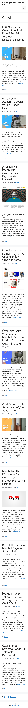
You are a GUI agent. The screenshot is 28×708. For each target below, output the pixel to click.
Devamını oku (11, 153)
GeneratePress (15, 705)
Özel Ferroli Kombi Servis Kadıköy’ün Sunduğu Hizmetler (14, 407)
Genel (6, 89)
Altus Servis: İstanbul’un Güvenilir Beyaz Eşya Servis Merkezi (11, 173)
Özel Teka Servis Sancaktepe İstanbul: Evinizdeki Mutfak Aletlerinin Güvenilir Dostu (14, 337)
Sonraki (13, 697)
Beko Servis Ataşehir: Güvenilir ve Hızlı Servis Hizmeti (13, 103)
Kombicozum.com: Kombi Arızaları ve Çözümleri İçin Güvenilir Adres (13, 255)
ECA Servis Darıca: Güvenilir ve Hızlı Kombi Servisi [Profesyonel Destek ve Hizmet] (13, 33)
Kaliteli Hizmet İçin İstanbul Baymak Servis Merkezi (13, 548)
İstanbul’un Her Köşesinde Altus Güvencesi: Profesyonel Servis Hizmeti (13, 477)
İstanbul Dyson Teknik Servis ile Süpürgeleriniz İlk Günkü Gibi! (12, 598)
